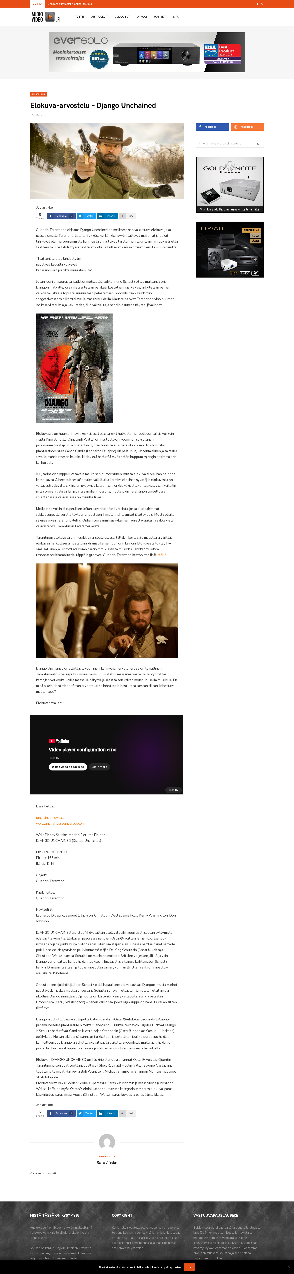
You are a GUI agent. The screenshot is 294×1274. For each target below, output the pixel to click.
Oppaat (142, 16)
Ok (189, 1267)
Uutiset (160, 16)
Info (175, 16)
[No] (289, 1267)
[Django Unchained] (74, 422)
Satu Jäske (107, 1162)
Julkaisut (122, 16)
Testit (80, 16)
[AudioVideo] (46, 17)
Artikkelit (99, 16)
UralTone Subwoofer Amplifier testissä (70, 4)
